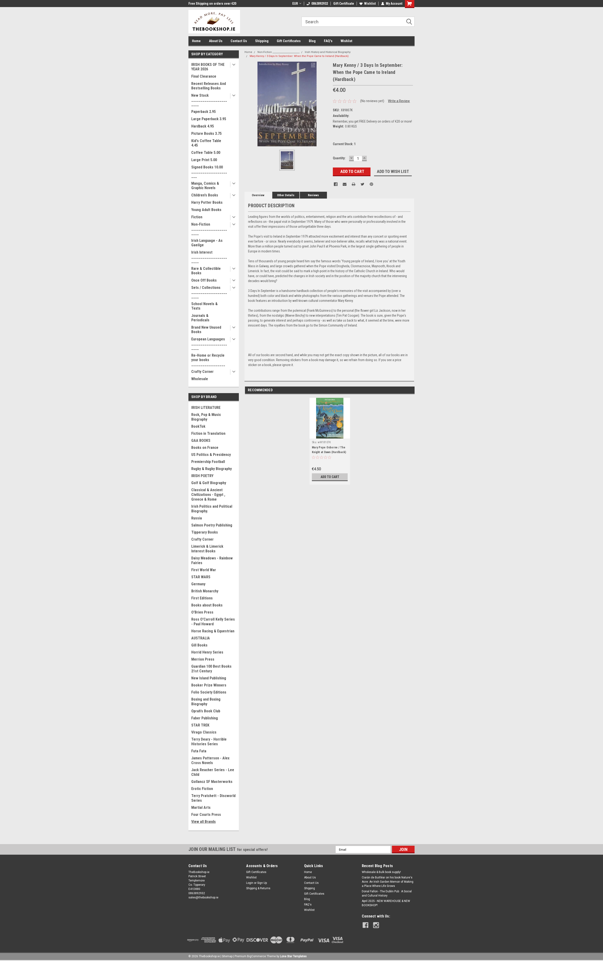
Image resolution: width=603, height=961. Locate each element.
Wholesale (199, 379)
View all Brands (203, 821)
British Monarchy (204, 591)
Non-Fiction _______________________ (209, 228)
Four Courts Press (206, 814)
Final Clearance (203, 76)
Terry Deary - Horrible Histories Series (209, 741)
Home (196, 41)
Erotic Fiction (202, 788)
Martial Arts (201, 807)
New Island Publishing (208, 678)
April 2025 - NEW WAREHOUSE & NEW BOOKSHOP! (386, 903)
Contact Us (239, 41)
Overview (258, 195)
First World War (203, 570)
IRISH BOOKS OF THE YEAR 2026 (207, 66)
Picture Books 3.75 (206, 133)
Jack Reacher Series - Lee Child (212, 772)
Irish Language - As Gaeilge (207, 242)
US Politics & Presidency (211, 454)
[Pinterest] (371, 184)
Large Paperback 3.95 (208, 119)
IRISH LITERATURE (205, 407)
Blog (312, 41)
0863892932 (319, 3)
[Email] (344, 184)
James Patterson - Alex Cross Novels (210, 760)
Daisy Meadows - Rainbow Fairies (212, 560)
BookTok (198, 426)
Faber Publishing (204, 718)
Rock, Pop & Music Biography (206, 417)
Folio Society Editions (208, 692)
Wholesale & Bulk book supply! (381, 872)
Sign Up (262, 883)
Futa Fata (198, 751)
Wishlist (370, 3)
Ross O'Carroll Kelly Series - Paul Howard (213, 621)
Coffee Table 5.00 (205, 152)
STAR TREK (200, 725)
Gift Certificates (289, 41)
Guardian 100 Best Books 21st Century (211, 668)
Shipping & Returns (258, 888)
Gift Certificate (343, 3)
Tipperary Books (204, 532)
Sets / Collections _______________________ (209, 292)
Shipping (262, 41)
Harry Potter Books (207, 202)
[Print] (353, 184)
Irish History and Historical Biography (327, 52)
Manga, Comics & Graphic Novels (205, 185)
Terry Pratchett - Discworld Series (213, 798)
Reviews (313, 195)
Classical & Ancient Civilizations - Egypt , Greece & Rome (208, 495)
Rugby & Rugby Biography (211, 469)
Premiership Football (208, 461)
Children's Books (204, 195)
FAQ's (328, 41)
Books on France (204, 447)
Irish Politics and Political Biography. (211, 508)
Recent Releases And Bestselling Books (208, 85)
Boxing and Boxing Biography (205, 701)
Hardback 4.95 (202, 126)
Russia (196, 518)
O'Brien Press (202, 612)
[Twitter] (362, 184)
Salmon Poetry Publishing (211, 525)
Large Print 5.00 (204, 160)
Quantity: (339, 158)
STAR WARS (200, 577)
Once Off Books (204, 280)
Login (249, 883)
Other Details (285, 195)
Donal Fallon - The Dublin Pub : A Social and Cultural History (387, 893)
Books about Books (207, 605)
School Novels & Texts (204, 306)
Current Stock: (344, 144)
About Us (215, 41)
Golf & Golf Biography (208, 483)
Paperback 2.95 (203, 111)
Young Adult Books (206, 209)
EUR (295, 3)
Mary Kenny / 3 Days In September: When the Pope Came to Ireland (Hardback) (299, 56)
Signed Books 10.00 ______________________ (209, 171)
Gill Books (199, 645)
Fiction (196, 217)
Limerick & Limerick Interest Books (207, 548)
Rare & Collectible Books (206, 270)
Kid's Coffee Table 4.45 (206, 143)
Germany (198, 584)
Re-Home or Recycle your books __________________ (208, 360)
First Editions (202, 598)
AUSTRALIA (200, 638)
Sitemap (227, 956)
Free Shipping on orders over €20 (212, 3)
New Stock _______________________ (209, 100)
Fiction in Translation (208, 433)
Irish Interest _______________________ (209, 256)
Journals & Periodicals (200, 317)
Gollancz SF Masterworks (211, 781)
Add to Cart (330, 477)
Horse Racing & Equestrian (212, 631)
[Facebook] (336, 184)
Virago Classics (203, 732)
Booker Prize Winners (208, 685)
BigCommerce (256, 956)
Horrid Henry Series (207, 652)
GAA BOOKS (200, 440)
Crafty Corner (202, 371)
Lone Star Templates (293, 956)
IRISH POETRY (202, 476)
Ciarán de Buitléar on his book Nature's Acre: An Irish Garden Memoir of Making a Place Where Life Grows (387, 882)
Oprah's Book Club (205, 711)
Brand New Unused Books (206, 329)
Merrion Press (202, 659)
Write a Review (399, 101)
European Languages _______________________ (209, 343)
